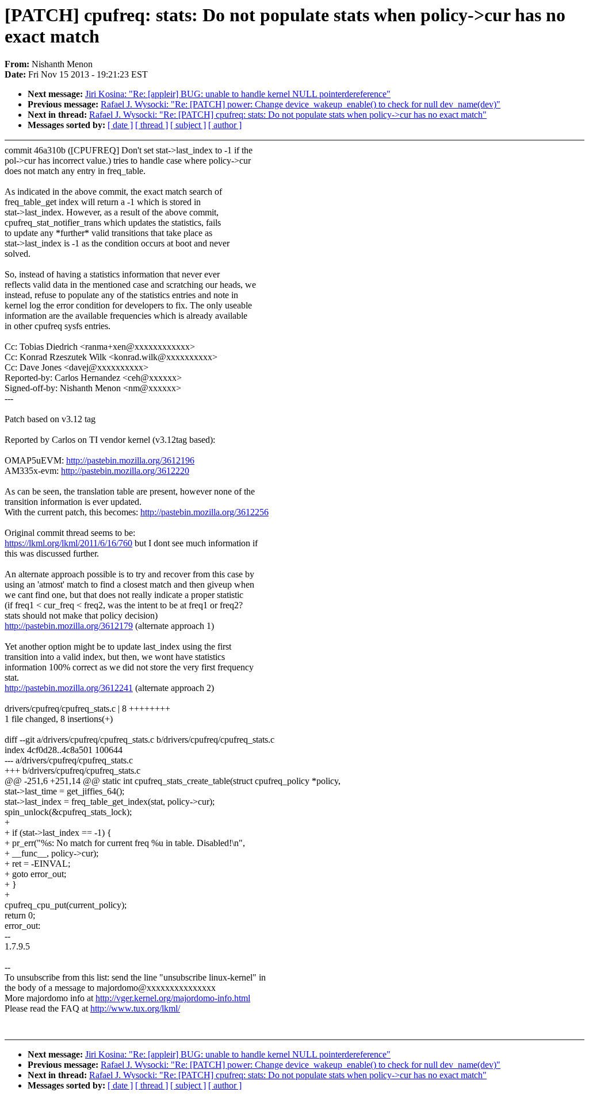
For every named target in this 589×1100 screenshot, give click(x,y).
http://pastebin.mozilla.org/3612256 (204, 512)
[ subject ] (188, 125)
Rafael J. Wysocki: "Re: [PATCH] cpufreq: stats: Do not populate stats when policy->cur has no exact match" (288, 114)
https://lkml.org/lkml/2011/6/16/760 (68, 543)
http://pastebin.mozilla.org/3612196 (130, 460)
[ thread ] (151, 125)
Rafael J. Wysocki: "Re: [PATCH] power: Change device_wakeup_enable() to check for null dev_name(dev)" (300, 104)
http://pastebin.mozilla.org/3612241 (69, 688)
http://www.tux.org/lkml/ (135, 1008)
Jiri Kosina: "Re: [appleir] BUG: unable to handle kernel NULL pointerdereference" (238, 94)
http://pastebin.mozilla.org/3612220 (125, 471)
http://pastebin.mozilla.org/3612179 (69, 626)
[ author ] (225, 125)
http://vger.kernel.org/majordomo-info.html (172, 998)
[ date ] (120, 125)
